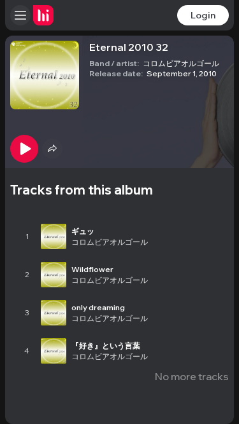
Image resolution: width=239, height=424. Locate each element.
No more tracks (192, 376)
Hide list (209, 203)
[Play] (24, 149)
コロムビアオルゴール (181, 63)
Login (203, 15)
